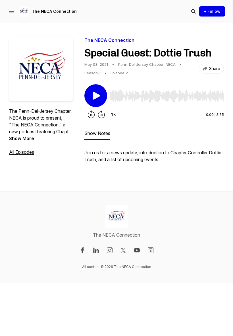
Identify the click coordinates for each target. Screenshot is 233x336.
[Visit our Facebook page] (82, 250)
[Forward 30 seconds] (101, 114)
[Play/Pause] (95, 95)
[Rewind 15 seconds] (91, 114)
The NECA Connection (54, 11)
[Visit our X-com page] (123, 250)
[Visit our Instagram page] (110, 250)
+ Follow (212, 11)
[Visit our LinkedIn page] (96, 250)
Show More (21, 138)
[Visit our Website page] (150, 250)
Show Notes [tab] (97, 133)
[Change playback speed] (113, 114)
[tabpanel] (154, 159)
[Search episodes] (193, 11)
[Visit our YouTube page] (137, 250)
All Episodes (21, 152)
